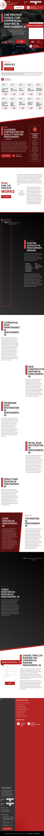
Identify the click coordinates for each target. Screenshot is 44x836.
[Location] (28, 723)
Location (33, 722)
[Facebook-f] (31, 2)
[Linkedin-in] (35, 2)
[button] (41, 7)
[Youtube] (36, 2)
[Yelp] (7, 803)
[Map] (10, 805)
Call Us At (33, 6)
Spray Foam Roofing (13, 104)
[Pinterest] (40, 2)
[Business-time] (9, 803)
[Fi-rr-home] (11, 803)
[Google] (38, 2)
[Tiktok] (35, 3)
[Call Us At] (28, 7)
